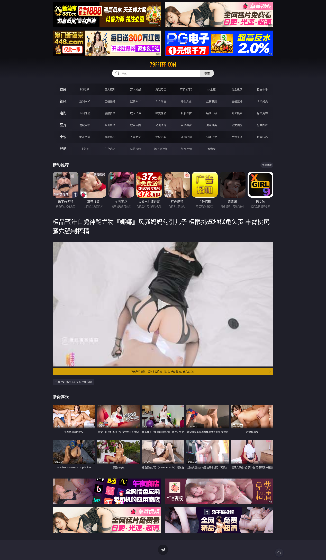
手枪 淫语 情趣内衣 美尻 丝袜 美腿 (73, 381)
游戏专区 (160, 89)
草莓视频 (135, 149)
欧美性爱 (160, 113)
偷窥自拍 (84, 125)
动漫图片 (160, 125)
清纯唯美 (211, 125)
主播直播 (237, 101)
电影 (63, 113)
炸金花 (211, 89)
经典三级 (211, 113)
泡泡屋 (211, 149)
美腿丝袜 (186, 125)
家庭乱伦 (110, 137)
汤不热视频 (161, 149)
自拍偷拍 (110, 101)
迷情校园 (186, 137)
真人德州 (110, 89)
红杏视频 (186, 149)
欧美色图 (135, 125)
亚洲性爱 (84, 113)
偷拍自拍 (110, 113)
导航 (63, 148)
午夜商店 (110, 149)
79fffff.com (163, 64)
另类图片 (262, 125)
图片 (63, 125)
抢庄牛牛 (262, 89)
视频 (63, 101)
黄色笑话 (237, 137)
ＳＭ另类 (262, 101)
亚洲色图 (110, 125)
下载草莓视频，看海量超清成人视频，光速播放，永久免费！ (163, 371)
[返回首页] (279, 552)
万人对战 (135, 89)
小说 (63, 137)
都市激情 (84, 137)
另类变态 (262, 113)
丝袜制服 (211, 101)
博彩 (63, 89)
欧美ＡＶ (135, 101)
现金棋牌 (237, 89)
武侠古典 (160, 137)
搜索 (207, 73)
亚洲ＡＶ (84, 101)
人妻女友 (135, 137)
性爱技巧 (262, 137)
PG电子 (84, 89)
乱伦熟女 (237, 113)
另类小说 (211, 137)
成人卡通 (135, 113)
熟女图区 (237, 125)
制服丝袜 (186, 113)
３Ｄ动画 (160, 101)
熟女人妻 (186, 101)
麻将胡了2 (186, 89)
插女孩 (85, 149)
